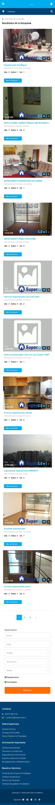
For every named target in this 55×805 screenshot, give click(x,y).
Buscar (28, 690)
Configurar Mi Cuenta (11, 733)
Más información (12, 80)
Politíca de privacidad (11, 748)
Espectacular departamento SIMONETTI (21, 471)
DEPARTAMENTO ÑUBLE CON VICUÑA (20, 239)
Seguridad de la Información (14, 755)
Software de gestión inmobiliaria (15, 784)
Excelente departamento (14, 529)
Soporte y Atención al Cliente (14, 758)
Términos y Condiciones (12, 751)
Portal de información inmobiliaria (16, 773)
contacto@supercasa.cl (16, 717)
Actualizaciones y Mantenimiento (16, 762)
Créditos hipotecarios (11, 777)
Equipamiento (12, 677)
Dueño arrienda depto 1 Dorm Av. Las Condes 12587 (26, 355)
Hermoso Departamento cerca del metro (22, 297)
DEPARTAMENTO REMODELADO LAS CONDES (23, 181)
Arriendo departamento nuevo (17, 587)
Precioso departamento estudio (18, 413)
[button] (27, 653)
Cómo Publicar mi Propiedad (14, 736)
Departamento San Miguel (15, 65)
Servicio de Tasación (11, 780)
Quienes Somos (9, 729)
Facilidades (11, 682)
